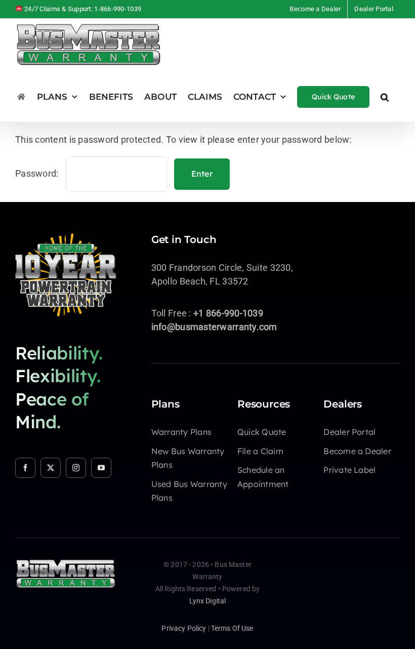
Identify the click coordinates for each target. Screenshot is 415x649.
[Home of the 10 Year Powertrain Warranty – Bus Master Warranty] (65, 237)
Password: (38, 173)
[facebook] (25, 468)
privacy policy (183, 628)
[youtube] (101, 468)
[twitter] (50, 468)
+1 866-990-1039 (228, 313)
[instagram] (76, 468)
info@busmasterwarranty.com (214, 326)
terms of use (232, 628)
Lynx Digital (207, 601)
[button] (385, 96)
